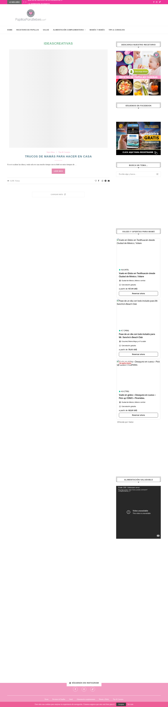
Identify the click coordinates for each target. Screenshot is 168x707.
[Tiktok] (160, 2)
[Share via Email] (109, 181)
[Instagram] (156, 2)
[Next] (26, 2)
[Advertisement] (113, 15)
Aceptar (121, 704)
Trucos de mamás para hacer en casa (58, 156)
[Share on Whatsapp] (102, 181)
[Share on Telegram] (105, 181)
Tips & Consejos (117, 30)
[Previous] (24, 2)
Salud (46, 30)
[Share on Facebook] (98, 181)
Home (9, 30)
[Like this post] (96, 181)
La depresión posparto (39, 2)
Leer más (58, 171)
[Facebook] (153, 2)
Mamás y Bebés (97, 30)
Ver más (130, 704)
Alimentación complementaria (68, 30)
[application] (138, 512)
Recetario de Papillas (27, 30)
